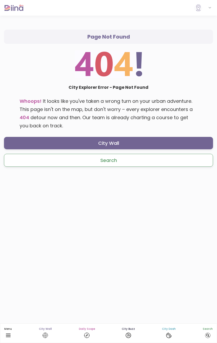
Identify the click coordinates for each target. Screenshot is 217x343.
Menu (8, 329)
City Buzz (128, 329)
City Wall (108, 143)
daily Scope (87, 329)
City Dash (169, 329)
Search (108, 160)
